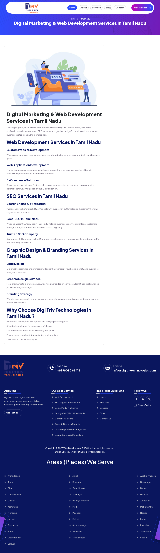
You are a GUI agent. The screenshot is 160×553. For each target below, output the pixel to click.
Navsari (11, 519)
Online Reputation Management (70, 429)
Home (72, 18)
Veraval (11, 543)
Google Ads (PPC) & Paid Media (70, 413)
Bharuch (76, 482)
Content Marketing (64, 418)
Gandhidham (14, 494)
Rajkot (75, 519)
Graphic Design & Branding (68, 424)
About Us (104, 402)
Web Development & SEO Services (80, 448)
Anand (11, 482)
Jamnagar (77, 494)
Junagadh (145, 500)
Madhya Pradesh (80, 500)
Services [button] (96, 7)
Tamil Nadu (145, 531)
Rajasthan (145, 525)
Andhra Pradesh (148, 475)
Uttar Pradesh (14, 537)
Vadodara (77, 531)
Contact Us (105, 418)
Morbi (75, 506)
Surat (10, 531)
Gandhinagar (79, 488)
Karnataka (13, 506)
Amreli (75, 475)
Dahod (143, 488)
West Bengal (78, 537)
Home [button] (72, 7)
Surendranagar (79, 525)
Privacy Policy (144, 405)
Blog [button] (108, 7)
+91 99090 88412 (68, 370)
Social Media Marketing (66, 407)
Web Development (64, 397)
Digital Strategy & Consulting (69, 434)
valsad (143, 537)
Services (104, 407)
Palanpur (76, 512)
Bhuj (10, 488)
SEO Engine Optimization (67, 402)
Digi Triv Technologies (93, 452)
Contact (120, 7)
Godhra (144, 494)
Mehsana (12, 512)
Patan (143, 519)
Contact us (12, 412)
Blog (102, 413)
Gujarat (11, 500)
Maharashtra (146, 506)
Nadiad (144, 512)
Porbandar (13, 525)
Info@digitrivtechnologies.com (134, 370)
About (83, 7)
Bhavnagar (145, 482)
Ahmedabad (14, 475)
